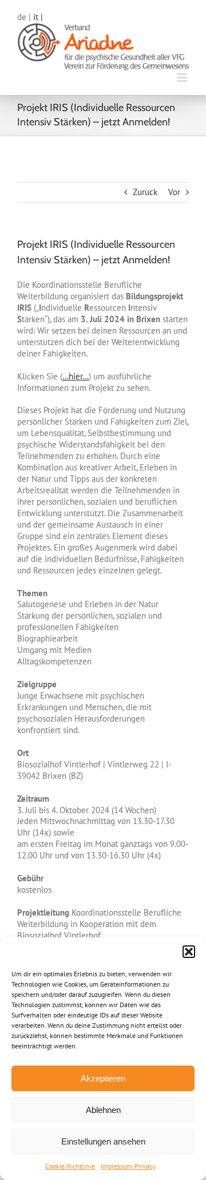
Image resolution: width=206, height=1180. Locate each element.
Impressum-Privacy (128, 1166)
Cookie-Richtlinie (70, 1166)
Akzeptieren (103, 1078)
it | (38, 16)
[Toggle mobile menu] (183, 78)
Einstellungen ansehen (103, 1141)
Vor (174, 192)
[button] (189, 951)
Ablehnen (103, 1110)
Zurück (145, 192)
